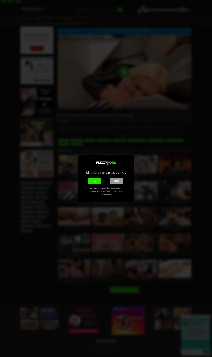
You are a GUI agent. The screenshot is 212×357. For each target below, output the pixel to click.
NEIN (116, 181)
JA (95, 181)
